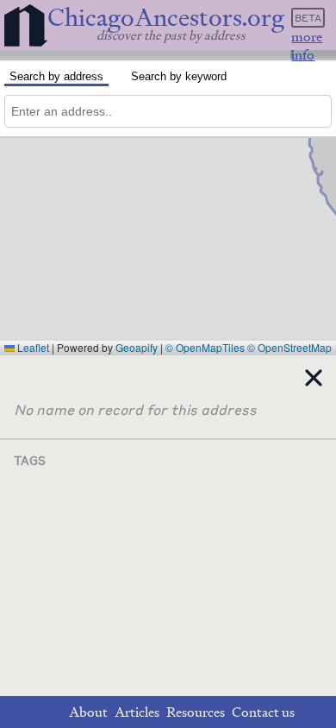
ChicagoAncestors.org (165, 18)
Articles (137, 712)
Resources (195, 712)
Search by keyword (179, 76)
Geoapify (136, 347)
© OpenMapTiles (205, 347)
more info (306, 46)
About (88, 712)
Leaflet (32, 347)
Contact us (263, 712)
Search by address (56, 76)
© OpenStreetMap (289, 347)
